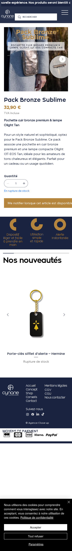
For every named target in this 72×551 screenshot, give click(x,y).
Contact (31, 401)
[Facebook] (32, 414)
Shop (29, 393)
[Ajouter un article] (24, 183)
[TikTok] (43, 414)
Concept (31, 389)
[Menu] (65, 12)
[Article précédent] (7, 314)
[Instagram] (27, 414)
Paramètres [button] (36, 544)
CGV (48, 390)
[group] (36, 326)
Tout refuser (35, 536)
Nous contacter (55, 397)
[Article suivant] (64, 314)
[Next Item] (62, 59)
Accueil (31, 385)
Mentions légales (56, 385)
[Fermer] (66, 504)
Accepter (35, 527)
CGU (48, 393)
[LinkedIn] (37, 414)
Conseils (31, 397)
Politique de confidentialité (36, 517)
